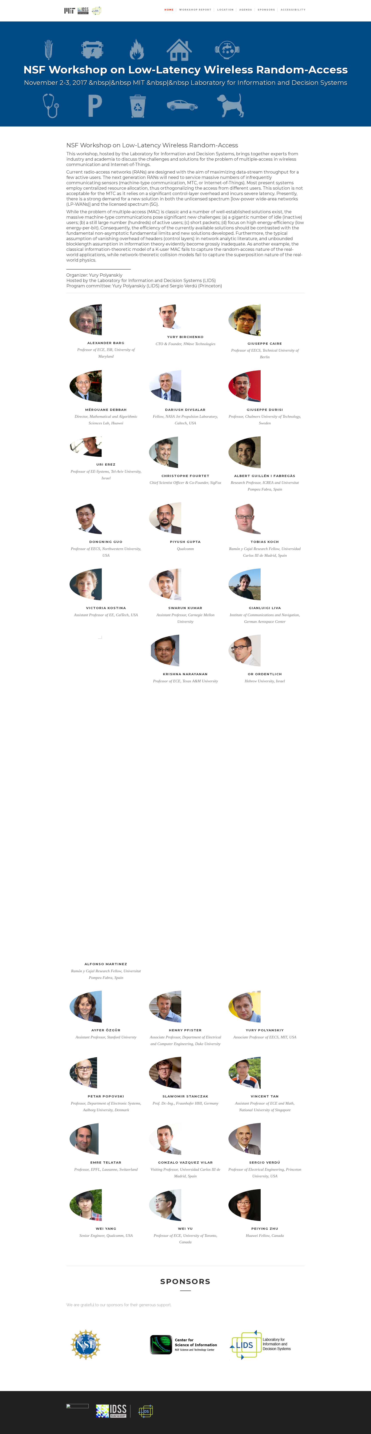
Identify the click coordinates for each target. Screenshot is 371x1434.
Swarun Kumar (185, 608)
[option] (185, 73)
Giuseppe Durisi (265, 410)
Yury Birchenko (185, 337)
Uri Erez (106, 464)
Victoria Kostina (106, 608)
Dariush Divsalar (185, 410)
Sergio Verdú (264, 1162)
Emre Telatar (106, 1162)
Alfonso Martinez (106, 964)
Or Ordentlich (265, 674)
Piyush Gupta (185, 542)
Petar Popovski (106, 1096)
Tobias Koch (265, 542)
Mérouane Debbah (106, 410)
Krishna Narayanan (185, 674)
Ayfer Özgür (106, 1030)
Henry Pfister (185, 1030)
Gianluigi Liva (265, 608)
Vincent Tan (265, 1096)
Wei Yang (106, 1229)
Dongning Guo (106, 542)
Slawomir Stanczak (185, 1096)
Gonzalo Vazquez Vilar (185, 1162)
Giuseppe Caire (265, 343)
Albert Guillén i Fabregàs (264, 476)
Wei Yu (185, 1229)
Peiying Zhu (264, 1229)
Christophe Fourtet (185, 476)
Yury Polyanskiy (265, 1030)
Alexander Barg (106, 343)
